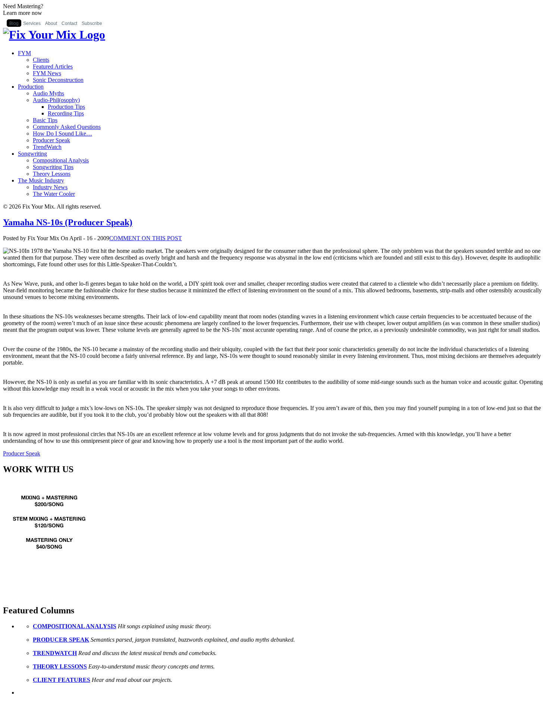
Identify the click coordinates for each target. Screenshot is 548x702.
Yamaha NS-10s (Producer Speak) (67, 222)
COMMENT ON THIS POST (145, 238)
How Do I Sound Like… (62, 133)
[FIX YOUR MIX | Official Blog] (54, 34)
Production (31, 86)
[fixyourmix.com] (49, 561)
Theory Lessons (51, 174)
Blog (14, 23)
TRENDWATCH (55, 653)
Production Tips (66, 107)
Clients (41, 60)
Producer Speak (51, 140)
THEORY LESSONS (60, 666)
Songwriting (32, 153)
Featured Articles (53, 66)
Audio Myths (48, 93)
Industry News (50, 187)
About (51, 23)
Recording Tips (66, 113)
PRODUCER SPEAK (61, 639)
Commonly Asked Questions (67, 127)
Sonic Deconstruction (58, 80)
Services (32, 23)
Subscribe (92, 23)
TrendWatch (47, 147)
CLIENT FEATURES (61, 680)
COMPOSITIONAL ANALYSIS (74, 626)
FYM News (47, 73)
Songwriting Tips (53, 167)
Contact (69, 23)
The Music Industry (41, 180)
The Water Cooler (54, 194)
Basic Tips (45, 120)
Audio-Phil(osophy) (56, 100)
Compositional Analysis (61, 160)
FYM (24, 53)
